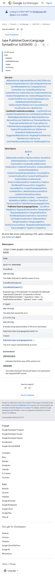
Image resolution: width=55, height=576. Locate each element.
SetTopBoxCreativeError (21, 219)
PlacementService (42, 120)
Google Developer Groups (12, 434)
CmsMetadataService (20, 86)
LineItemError (42, 197)
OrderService (27, 120)
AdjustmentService (28, 80)
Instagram (6, 465)
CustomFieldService (17, 99)
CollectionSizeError (37, 161)
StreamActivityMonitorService (28, 132)
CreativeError (11, 167)
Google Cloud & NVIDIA (11, 446)
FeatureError (35, 182)
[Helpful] (18, 29)
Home (4, 24)
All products (7, 554)
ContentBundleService (35, 90)
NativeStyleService (40, 117)
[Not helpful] (22, 29)
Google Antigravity (9, 505)
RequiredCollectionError (27, 209)
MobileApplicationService (19, 117)
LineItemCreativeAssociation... (28, 194)
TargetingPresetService (40, 135)
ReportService (43, 126)
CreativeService (27, 93)
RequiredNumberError (20, 212)
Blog (4, 457)
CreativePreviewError (26, 167)
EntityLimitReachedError (18, 182)
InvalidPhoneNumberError (35, 188)
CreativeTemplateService (17, 96)
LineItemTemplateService (17, 114)
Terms (4, 564)
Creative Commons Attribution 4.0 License (20, 405)
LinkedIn (5, 469)
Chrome (5, 493)
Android (5, 489)
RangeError (11, 209)
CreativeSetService (43, 93)
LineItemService (43, 111)
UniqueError (41, 228)
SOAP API (35, 24)
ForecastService (40, 105)
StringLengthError (36, 222)
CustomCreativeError (18, 176)
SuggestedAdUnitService (17, 135)
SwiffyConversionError (15, 225)
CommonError (17, 164)
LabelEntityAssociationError (35, 191)
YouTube (5, 478)
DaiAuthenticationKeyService (28, 102)
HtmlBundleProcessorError (23, 185)
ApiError (28, 152)
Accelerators (7, 442)
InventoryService (22, 108)
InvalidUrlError (15, 191)
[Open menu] (4, 3)
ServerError (42, 216)
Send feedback (12, 35)
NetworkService (14, 120)
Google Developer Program (13, 430)
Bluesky (5, 461)
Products (13, 24)
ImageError (41, 185)
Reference (46, 24)
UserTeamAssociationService (20, 141)
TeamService (23, 138)
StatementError (39, 219)
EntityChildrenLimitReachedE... (28, 179)
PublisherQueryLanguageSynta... (19, 340)
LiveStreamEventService (40, 114)
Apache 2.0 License (23, 408)
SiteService (41, 129)
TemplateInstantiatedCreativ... (39, 225)
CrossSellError (43, 173)
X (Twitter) (6, 473)
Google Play (7, 513)
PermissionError (13, 203)
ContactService (18, 90)
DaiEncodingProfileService (21, 105)
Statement (10, 237)
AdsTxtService (44, 80)
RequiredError (44, 209)
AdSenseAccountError (16, 158)
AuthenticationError (19, 161)
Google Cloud (7, 509)
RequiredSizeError (38, 212)
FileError (45, 182)
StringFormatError (20, 222)
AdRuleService (13, 80)
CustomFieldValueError (38, 176)
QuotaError (44, 206)
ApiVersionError (33, 158)
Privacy (13, 564)
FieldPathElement (11, 287)
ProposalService (40, 123)
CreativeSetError (44, 167)
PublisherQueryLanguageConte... (35, 203)
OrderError (33, 200)
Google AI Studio (8, 501)
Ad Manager (30, 3)
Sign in (49, 3)
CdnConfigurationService (40, 83)
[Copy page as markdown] (43, 45)
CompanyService (38, 86)
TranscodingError (18, 228)
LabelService (36, 108)
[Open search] (42, 3)
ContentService (12, 93)
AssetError (46, 158)
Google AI (6, 550)
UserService (34, 138)
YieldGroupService (42, 141)
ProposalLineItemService (20, 123)
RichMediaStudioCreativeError (23, 216)
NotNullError (14, 200)
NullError (24, 200)
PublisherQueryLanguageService (21, 126)
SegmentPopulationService (23, 129)
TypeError (30, 228)
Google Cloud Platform (11, 546)
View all (5, 517)
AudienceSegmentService (17, 83)
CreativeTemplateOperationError (21, 173)
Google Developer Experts (12, 438)
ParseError (43, 200)
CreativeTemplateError (28, 170)
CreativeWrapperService (40, 96)
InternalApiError (17, 188)
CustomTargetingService (38, 99)
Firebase (5, 497)
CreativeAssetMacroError (34, 164)
